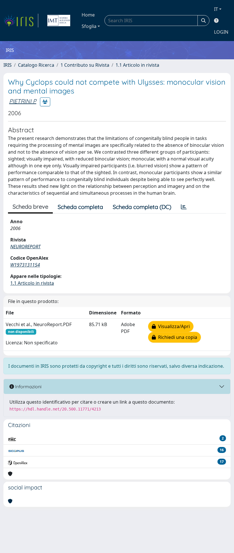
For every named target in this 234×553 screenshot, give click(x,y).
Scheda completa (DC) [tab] (142, 206)
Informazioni (27, 386)
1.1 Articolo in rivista (137, 65)
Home (88, 15)
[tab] (183, 207)
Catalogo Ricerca (36, 65)
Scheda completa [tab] (80, 206)
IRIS (7, 65)
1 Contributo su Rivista (84, 65)
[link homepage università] (59, 20)
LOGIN (221, 32)
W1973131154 (25, 265)
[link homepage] (20, 20)
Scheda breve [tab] (30, 206)
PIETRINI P (22, 101)
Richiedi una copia (176, 337)
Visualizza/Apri (173, 326)
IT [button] (216, 9)
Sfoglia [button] (89, 26)
